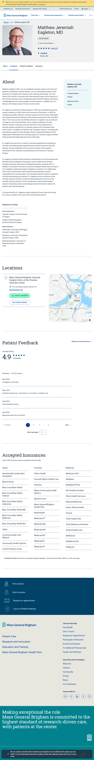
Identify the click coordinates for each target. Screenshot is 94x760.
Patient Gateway (64, 8)
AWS (83, 320)
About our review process (81, 341)
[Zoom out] (51, 278)
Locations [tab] (13, 66)
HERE (86, 320)
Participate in (73, 640)
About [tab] (5, 66)
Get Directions (14, 290)
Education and (15, 646)
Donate (76, 8)
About (67, 664)
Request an (74, 635)
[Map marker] (70, 297)
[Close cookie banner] (84, 754)
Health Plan (7, 8)
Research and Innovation (23, 8)
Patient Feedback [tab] (26, 66)
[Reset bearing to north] (51, 281)
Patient (9, 636)
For (69, 684)
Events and (71, 644)
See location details (19, 302)
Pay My (67, 627)
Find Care (34, 15)
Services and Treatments (53, 15)
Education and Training (40, 8)
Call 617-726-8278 (21, 296)
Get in (68, 631)
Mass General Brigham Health (22, 652)
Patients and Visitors (76, 15)
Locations (43, 53)
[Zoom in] (51, 276)
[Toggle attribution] (90, 320)
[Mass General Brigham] (15, 15)
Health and (72, 652)
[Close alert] (91, 2)
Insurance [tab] (39, 66)
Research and (16, 641)
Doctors (6, 22)
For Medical (74, 648)
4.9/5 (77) (54, 48)
